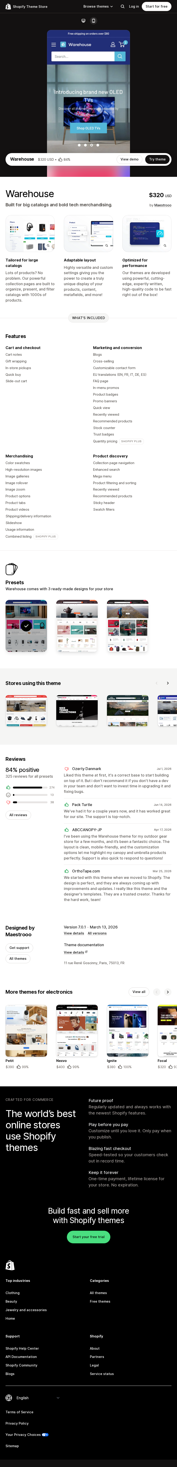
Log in (134, 6)
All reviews (18, 815)
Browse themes (96, 6)
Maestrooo (162, 205)
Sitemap (12, 1446)
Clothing (13, 1293)
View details (74, 933)
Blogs (10, 1374)
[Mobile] (93, 20)
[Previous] (156, 683)
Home (10, 1318)
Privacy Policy (17, 1423)
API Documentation (21, 1357)
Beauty (11, 1301)
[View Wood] (77, 626)
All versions (97, 933)
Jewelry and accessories (26, 1310)
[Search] (122, 6)
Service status (102, 1374)
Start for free (157, 6)
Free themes (100, 1301)
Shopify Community (21, 1365)
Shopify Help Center (22, 1348)
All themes (18, 958)
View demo (130, 159)
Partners (97, 1357)
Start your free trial (89, 1237)
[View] (26, 711)
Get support (19, 948)
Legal (94, 1365)
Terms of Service (19, 1412)
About (95, 1348)
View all (139, 992)
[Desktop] (83, 20)
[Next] (167, 683)
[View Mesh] (127, 626)
